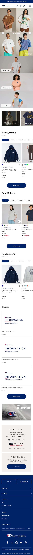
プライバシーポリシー (6, 549)
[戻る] (3, 33)
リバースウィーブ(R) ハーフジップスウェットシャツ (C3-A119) (9, 170)
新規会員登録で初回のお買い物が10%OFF (16, 1)
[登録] (29, 528)
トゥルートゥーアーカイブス (7, 167)
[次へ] (30, 33)
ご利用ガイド (5, 499)
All (5, 139)
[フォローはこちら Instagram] (16, 542)
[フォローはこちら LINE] (26, 542)
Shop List (4, 519)
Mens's (13, 261)
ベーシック (24, 167)
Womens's (21, 261)
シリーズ (4, 493)
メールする (18, 466)
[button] (30, 118)
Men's (13, 139)
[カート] (24, 6)
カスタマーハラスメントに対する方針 (17, 448)
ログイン (9, 482)
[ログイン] (17, 6)
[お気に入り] (20, 6)
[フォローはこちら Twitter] (12, 542)
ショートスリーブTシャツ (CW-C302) (9, 230)
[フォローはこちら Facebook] (7, 542)
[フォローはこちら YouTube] (21, 542)
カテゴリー (5, 488)
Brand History (6, 515)
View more (16, 185)
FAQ (3, 502)
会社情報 (27, 549)
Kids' (29, 139)
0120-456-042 (18, 440)
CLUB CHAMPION (7, 506)
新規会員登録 (24, 482)
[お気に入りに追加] (19, 165)
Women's (21, 139)
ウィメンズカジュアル (6, 227)
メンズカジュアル (25, 227)
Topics (3, 512)
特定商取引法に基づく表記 (18, 549)
